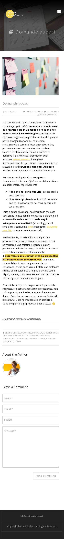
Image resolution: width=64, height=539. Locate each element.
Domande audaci (15, 103)
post (30, 226)
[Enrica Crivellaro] (14, 14)
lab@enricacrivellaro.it (32, 516)
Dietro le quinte (34, 111)
